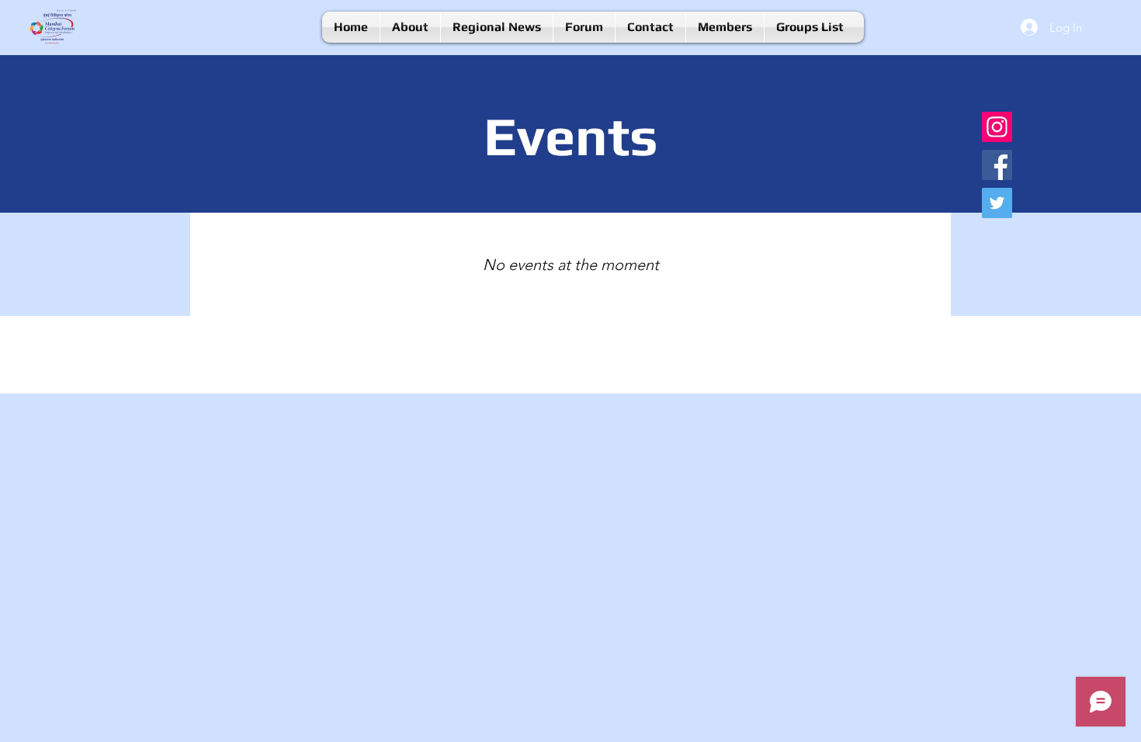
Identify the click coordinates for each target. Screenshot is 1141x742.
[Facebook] (997, 165)
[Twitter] (997, 203)
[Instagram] (997, 127)
